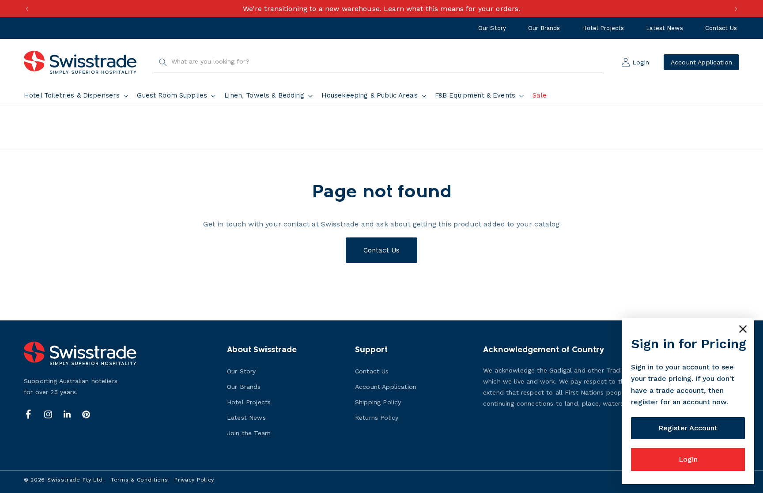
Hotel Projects (603, 28)
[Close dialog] (743, 329)
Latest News (664, 28)
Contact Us (721, 28)
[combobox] (378, 62)
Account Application (701, 62)
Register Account (688, 428)
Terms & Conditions (139, 480)
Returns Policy (376, 417)
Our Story (492, 28)
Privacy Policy (194, 480)
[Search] (163, 62)
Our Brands (544, 28)
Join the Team (249, 433)
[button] (78, 95)
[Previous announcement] (27, 8)
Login (688, 459)
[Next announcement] (736, 8)
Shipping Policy (378, 402)
